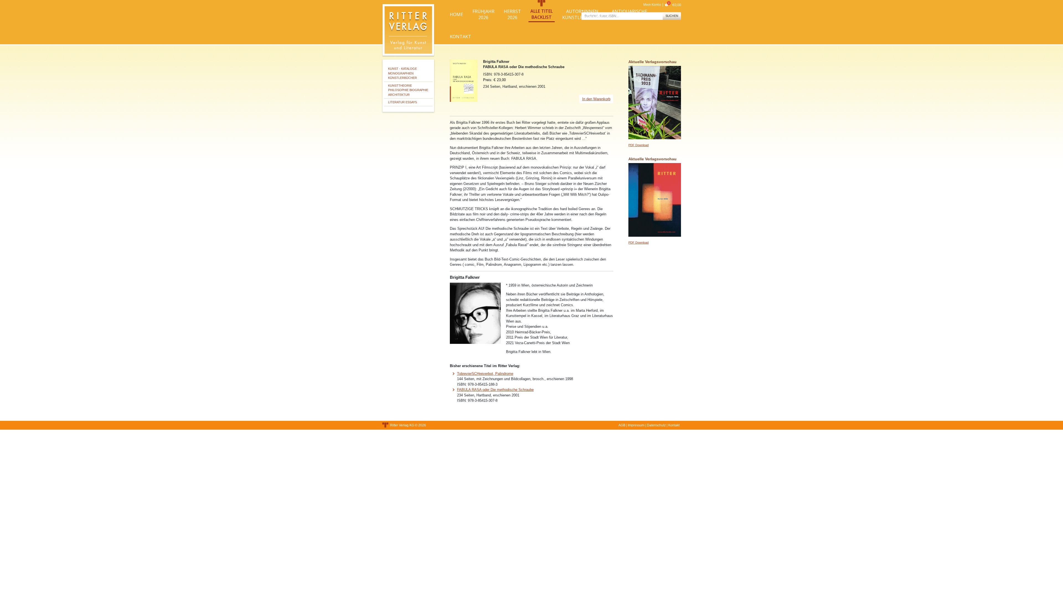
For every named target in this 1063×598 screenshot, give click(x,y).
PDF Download (638, 145)
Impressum (636, 425)
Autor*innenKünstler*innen (582, 14)
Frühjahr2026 (483, 14)
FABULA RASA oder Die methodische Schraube (495, 390)
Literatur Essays (402, 102)
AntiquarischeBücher (629, 14)
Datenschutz (656, 425)
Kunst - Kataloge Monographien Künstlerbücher (402, 73)
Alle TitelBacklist (541, 14)
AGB (621, 425)
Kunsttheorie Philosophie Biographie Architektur (408, 90)
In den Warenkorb (596, 99)
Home (456, 14)
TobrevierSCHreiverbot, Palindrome (485, 374)
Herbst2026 (512, 14)
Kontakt (460, 36)
